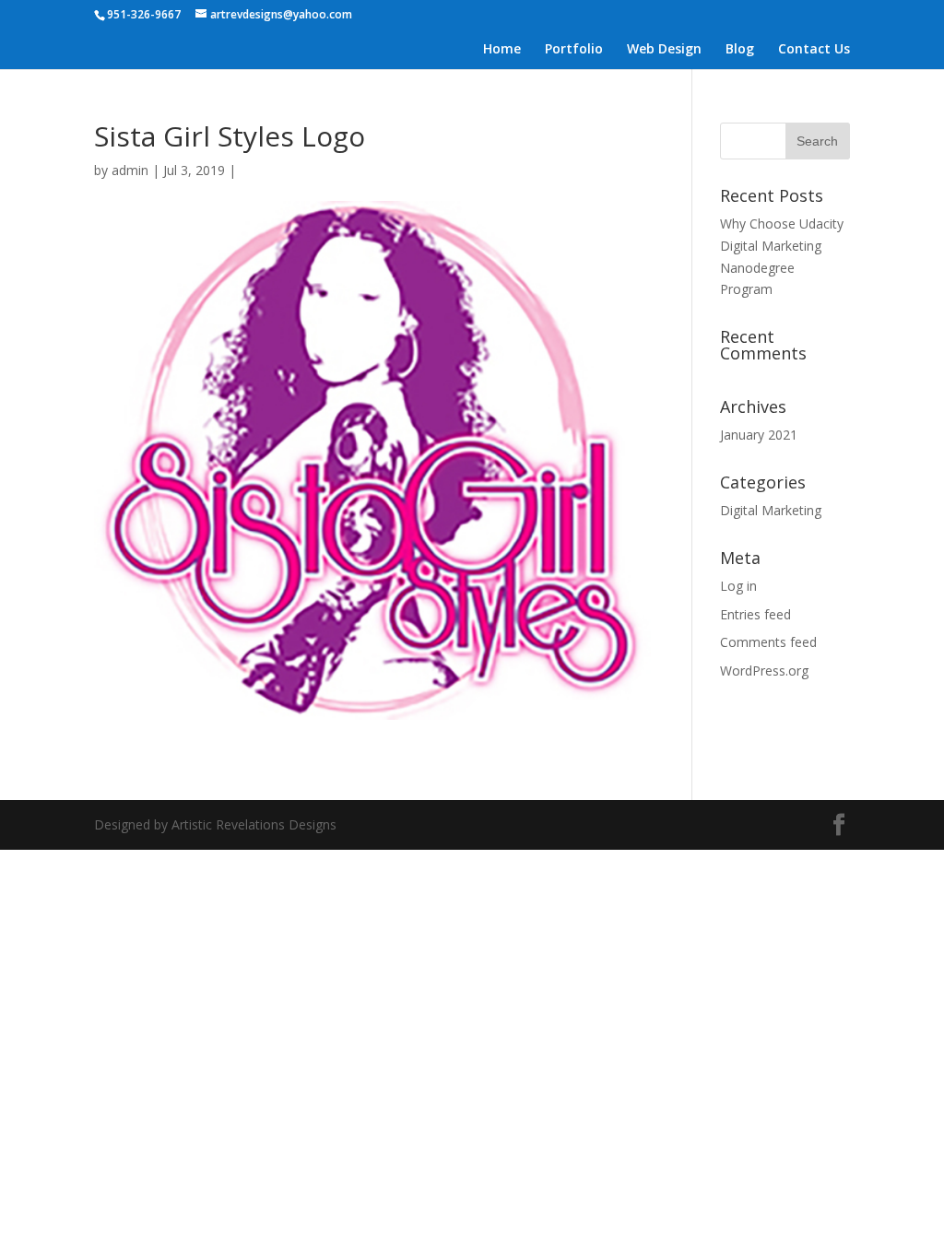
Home (502, 49)
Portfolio (574, 49)
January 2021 (758, 434)
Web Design (664, 49)
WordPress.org (764, 670)
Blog (740, 49)
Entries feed (755, 614)
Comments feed (768, 642)
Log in (738, 585)
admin (130, 170)
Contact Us (814, 49)
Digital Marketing (770, 510)
